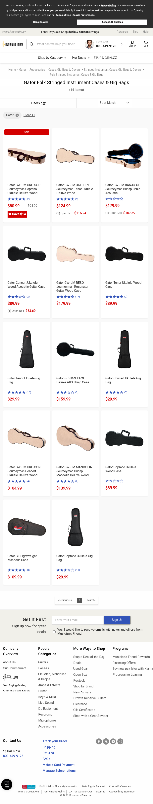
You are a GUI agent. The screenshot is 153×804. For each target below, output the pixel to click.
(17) (77, 296)
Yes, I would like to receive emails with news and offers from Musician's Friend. (99, 632)
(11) (77, 569)
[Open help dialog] (6, 784)
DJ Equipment (48, 709)
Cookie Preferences (84, 15)
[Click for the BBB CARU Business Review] (28, 787)
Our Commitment (14, 668)
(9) (76, 198)
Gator (22, 70)
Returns (48, 753)
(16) (28, 392)
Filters (35, 103)
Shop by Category (50, 58)
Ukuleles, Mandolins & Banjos (52, 676)
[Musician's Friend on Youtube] (113, 741)
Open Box (80, 674)
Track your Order (55, 741)
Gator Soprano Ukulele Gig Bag (74, 558)
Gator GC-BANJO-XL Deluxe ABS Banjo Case (72, 380)
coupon (84, 31)
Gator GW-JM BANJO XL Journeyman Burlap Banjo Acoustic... (122, 189)
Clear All (29, 115)
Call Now (13, 753)
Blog (135, 31)
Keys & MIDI (47, 697)
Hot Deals (79, 58)
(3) (76, 392)
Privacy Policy (108, 5)
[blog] (17, 678)
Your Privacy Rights (54, 791)
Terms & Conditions (28, 791)
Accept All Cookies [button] (112, 22)
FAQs (46, 759)
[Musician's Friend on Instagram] (120, 741)
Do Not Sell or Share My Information (58, 786)
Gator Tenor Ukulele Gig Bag (24, 380)
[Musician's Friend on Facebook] (98, 741)
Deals (77, 663)
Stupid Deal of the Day (89, 657)
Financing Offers (124, 663)
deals (72, 31)
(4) (28, 481)
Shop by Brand (83, 686)
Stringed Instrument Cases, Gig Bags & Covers (112, 70)
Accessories (37, 70)
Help (146, 31)
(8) (28, 569)
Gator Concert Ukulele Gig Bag (123, 380)
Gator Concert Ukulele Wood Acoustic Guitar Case (26, 285)
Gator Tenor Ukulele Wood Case (123, 285)
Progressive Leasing (127, 674)
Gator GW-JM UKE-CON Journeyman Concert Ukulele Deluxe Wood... (24, 471)
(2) (28, 198)
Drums (42, 691)
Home (12, 70)
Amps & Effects (49, 685)
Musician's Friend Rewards (131, 657)
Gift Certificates (84, 710)
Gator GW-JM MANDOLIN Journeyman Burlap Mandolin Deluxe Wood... (74, 471)
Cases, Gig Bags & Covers (64, 70)
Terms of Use (63, 15)
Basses (43, 668)
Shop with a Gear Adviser (90, 716)
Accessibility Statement (122, 791)
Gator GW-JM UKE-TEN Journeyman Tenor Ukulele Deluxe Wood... (74, 189)
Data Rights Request (93, 786)
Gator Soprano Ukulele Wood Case (120, 469)
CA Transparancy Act (80, 791)
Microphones (47, 720)
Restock (79, 680)
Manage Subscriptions (59, 771)
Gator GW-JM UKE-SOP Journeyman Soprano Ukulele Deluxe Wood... (24, 189)
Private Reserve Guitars (89, 698)
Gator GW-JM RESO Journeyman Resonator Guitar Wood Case (72, 287)
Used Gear (80, 668)
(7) (126, 392)
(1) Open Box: (64, 213)
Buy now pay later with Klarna (131, 668)
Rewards (122, 31)
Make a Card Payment (59, 765)
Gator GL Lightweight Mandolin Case (22, 558)
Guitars (43, 662)
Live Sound (46, 703)
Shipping (49, 747)
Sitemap (100, 791)
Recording (45, 714)
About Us (9, 662)
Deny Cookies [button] (40, 22)
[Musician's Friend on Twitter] (106, 741)
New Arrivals (82, 692)
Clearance (80, 704)
